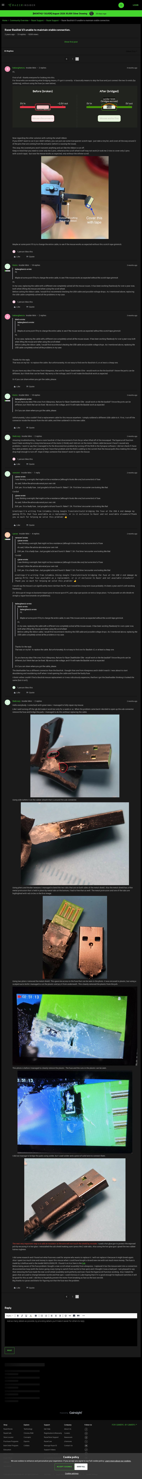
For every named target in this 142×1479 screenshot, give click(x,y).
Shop (5, 1425)
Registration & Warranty (53, 1433)
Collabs (26, 1445)
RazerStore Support (51, 1437)
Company (67, 1425)
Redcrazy (16, 436)
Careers (67, 1433)
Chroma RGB (28, 1433)
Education (7, 1449)
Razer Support (37, 20)
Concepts (27, 1437)
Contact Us (68, 1445)
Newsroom (68, 1437)
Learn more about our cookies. (118, 1461)
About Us (67, 1429)
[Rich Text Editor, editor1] (71, 1332)
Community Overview (19, 20)
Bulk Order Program (10, 1445)
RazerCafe (7, 1433)
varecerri (16, 472)
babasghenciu (18, 67)
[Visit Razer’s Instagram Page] (86, 1433)
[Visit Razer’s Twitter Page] (86, 1441)
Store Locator (8, 1437)
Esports (26, 1441)
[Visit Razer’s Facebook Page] (86, 1429)
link (83, 1263)
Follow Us (88, 1425)
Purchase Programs (10, 1441)
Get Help (47, 1429)
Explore (26, 1425)
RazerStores (7, 1429)
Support (47, 1425)
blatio (15, 265)
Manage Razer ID (50, 1445)
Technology (28, 1429)
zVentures (68, 1441)
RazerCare (48, 1441)
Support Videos (49, 1449)
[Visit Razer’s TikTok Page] (86, 1450)
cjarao (15, 533)
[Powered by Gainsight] (71, 1413)
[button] (3, 5)
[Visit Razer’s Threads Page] (86, 1437)
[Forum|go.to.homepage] (21, 5)
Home (4, 20)
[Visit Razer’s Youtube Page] (86, 1445)
